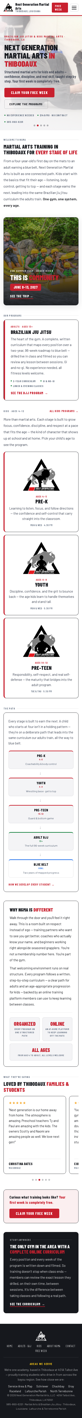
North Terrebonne (61, 1391)
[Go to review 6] (49, 1180)
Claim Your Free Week (29, 92)
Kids (39, 1346)
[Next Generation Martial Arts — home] (8, 7)
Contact (70, 1346)
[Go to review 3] (39, 1180)
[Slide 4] (44, 125)
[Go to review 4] (43, 1180)
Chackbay (58, 1386)
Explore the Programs (26, 104)
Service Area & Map (20, 1386)
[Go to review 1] (33, 1180)
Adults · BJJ (24, 1346)
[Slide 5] (48, 125)
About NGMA (54, 1346)
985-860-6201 (14, 1404)
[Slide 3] (41, 125)
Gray (71, 1386)
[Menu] (74, 8)
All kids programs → (64, 411)
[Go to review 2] (36, 1180)
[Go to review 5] (46, 1180)
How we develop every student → (31, 884)
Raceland (15, 1391)
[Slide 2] (37, 125)
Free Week (58, 7)
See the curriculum (27, 1304)
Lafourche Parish (35, 1391)
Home (10, 1346)
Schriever (42, 1386)
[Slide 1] (34, 125)
